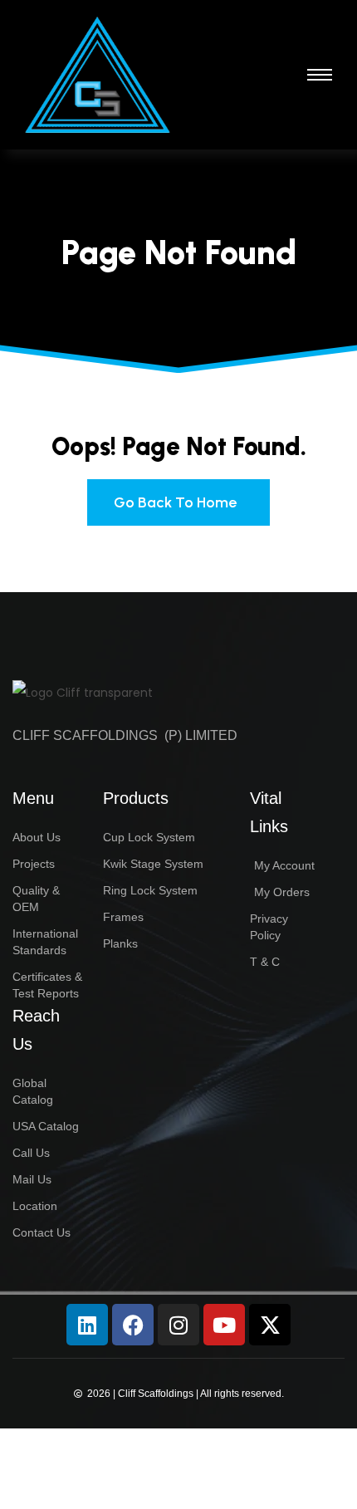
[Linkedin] (87, 1324)
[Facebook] (133, 1324)
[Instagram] (178, 1324)
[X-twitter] (270, 1324)
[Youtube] (224, 1324)
